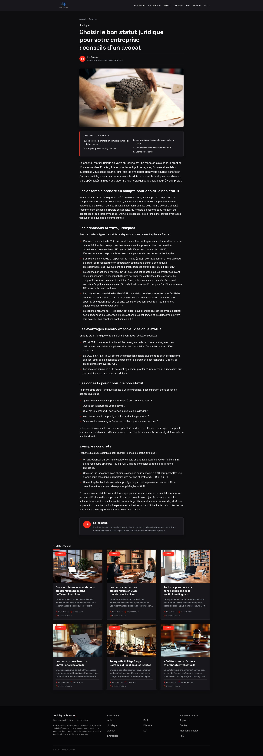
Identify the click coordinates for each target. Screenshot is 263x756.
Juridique (139, 5)
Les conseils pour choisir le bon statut (153, 147)
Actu (207, 5)
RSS (182, 735)
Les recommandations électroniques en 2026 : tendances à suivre (123, 591)
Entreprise (154, 5)
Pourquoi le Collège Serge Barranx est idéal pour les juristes (130, 663)
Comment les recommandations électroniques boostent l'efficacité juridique (75, 591)
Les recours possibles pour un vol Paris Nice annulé (72, 663)
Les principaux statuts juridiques (101, 148)
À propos (161, 530)
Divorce (178, 5)
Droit (167, 5)
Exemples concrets (144, 152)
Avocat (197, 5)
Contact (184, 725)
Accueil (82, 19)
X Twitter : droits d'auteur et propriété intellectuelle (179, 663)
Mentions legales (189, 730)
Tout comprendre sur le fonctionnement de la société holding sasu (178, 591)
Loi (188, 5)
